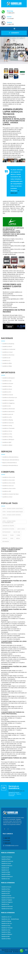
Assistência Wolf (6, 442)
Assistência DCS (6, 392)
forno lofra (13, 210)
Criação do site (8, 951)
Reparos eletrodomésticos (9, 462)
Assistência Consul (7, 352)
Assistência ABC (6, 491)
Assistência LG (6, 360)
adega (18, 538)
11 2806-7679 (10, 24)
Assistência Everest (7, 394)
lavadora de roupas (8, 525)
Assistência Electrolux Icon (9, 397)
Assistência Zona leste (8, 480)
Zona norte (7, 318)
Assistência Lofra (7, 417)
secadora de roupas (8, 529)
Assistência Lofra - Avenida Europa (10, 919)
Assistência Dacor (7, 389)
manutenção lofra (20, 201)
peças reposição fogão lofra (13, 204)
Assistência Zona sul (8, 485)
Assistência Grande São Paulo (10, 494)
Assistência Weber (7, 445)
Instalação (11, 56)
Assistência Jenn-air (7, 414)
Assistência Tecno (7, 431)
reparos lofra (6, 203)
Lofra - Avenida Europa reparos (11, 515)
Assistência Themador (8, 428)
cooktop (4, 538)
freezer (4, 535)
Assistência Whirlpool (8, 439)
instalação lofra (14, 203)
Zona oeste (20, 318)
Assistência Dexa (7, 386)
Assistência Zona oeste (8, 482)
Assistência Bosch (7, 346)
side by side (16, 532)
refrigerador (6, 532)
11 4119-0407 (10, 18)
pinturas (5, 518)
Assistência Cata (6, 380)
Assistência (5, 54)
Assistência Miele (7, 363)
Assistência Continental (8, 349)
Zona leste (13, 318)
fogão (12, 535)
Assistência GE (6, 357)
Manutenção (15, 54)
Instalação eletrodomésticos (10, 465)
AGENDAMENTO (15, 32)
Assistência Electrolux (8, 355)
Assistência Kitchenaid (8, 408)
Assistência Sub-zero (8, 422)
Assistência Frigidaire (8, 400)
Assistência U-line (7, 434)
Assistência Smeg (7, 425)
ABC (16, 320)
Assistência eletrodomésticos (10, 457)
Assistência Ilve (6, 406)
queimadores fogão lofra (9, 206)
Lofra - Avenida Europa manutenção (12, 511)
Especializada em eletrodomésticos (10, 950)
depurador (5, 541)
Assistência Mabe (7, 366)
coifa (11, 538)
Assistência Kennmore (8, 411)
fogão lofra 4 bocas (15, 208)
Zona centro (11, 320)
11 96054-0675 (10, 13)
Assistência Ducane (7, 383)
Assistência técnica (14, 792)
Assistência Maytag (7, 420)
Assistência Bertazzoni (8, 378)
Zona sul (5, 320)
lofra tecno (18, 206)
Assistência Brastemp (8, 343)
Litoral (8, 322)
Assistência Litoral (7, 496)
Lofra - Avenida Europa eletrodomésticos (8, 521)
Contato (19, 56)
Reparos (24, 54)
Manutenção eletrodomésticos (10, 459)
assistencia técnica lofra (9, 201)
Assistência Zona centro (9, 488)
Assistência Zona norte (8, 477)
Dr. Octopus (16, 951)
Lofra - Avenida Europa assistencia (12, 508)
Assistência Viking (7, 436)
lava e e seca (21, 529)
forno (18, 535)
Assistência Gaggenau (8, 403)
